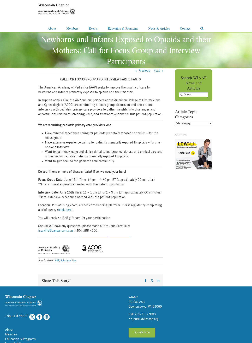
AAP (57, 260)
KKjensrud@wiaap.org (143, 319)
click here (64, 210)
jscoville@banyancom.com (56, 230)
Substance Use (68, 260)
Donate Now (142, 332)
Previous (144, 70)
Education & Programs (20, 339)
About (9, 329)
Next (156, 70)
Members (11, 334)
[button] (201, 28)
